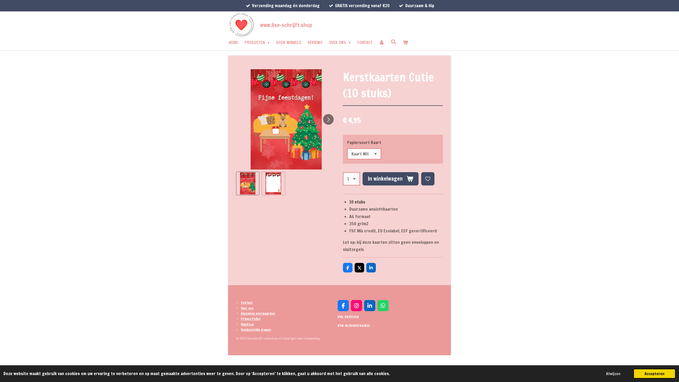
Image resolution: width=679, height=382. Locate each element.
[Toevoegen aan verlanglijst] (427, 178)
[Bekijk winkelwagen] (405, 42)
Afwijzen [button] (613, 373)
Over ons (247, 308)
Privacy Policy (250, 318)
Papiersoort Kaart (364, 142)
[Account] (382, 42)
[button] (247, 183)
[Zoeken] (393, 42)
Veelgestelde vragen (256, 329)
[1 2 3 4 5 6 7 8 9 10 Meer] (351, 178)
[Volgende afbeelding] (328, 119)
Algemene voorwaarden (258, 313)
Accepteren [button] (654, 373)
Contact (247, 302)
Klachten (247, 324)
